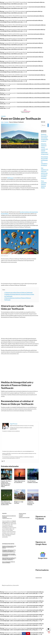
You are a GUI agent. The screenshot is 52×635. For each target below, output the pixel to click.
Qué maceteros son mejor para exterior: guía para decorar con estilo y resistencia (44, 173)
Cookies (21, 516)
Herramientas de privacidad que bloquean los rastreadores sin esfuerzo (9, 554)
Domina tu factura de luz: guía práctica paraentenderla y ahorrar (44, 138)
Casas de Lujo (39, 577)
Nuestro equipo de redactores (9, 515)
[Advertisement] (19, 159)
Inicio (2, 122)
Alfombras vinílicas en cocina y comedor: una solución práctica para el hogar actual (44, 149)
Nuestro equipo (22, 513)
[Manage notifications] (49, 632)
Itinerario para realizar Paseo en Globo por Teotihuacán (18, 292)
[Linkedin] (2, 461)
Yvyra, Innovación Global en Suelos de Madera (44, 184)
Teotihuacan (10, 177)
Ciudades (3, 116)
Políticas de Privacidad (24, 517)
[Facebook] (4, 461)
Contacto (21, 514)
